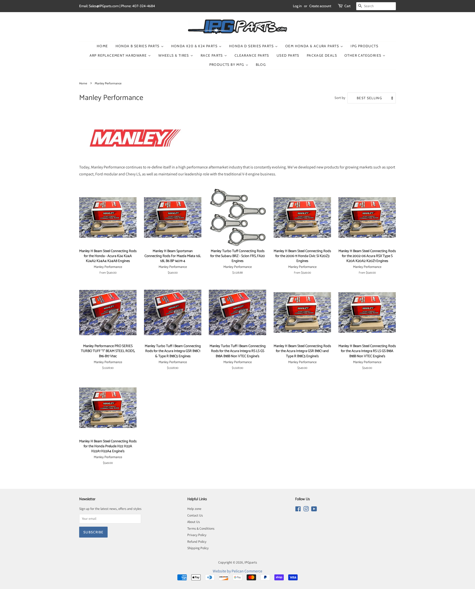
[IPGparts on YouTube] (314, 510)
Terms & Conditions (200, 528)
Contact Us (195, 515)
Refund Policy (196, 541)
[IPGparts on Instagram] (306, 510)
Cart (347, 6)
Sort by (339, 97)
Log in (297, 6)
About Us (193, 521)
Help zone (194, 508)
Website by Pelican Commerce (237, 571)
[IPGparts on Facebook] (298, 510)
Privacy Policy (196, 535)
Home (83, 83)
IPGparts (250, 562)
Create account (320, 6)
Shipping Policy (198, 548)
